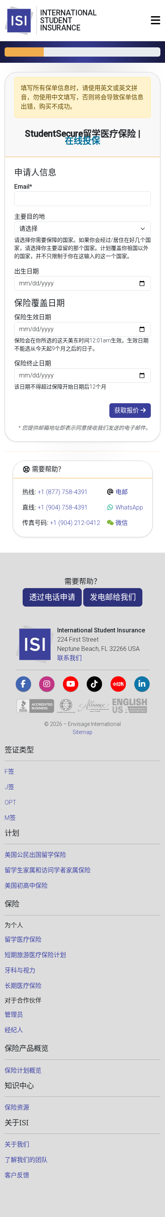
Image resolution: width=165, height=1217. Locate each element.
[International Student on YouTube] (70, 684)
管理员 (14, 1014)
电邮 (121, 492)
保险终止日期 (32, 363)
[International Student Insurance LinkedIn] (142, 684)
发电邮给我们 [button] (113, 597)
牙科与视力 (20, 970)
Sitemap (82, 732)
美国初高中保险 (26, 885)
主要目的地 (29, 216)
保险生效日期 (32, 317)
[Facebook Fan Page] (23, 684)
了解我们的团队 (26, 1159)
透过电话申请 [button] (52, 597)
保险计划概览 (23, 1070)
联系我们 (69, 658)
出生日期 (26, 271)
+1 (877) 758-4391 (63, 492)
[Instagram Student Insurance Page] (46, 684)
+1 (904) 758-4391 (63, 507)
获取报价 (127, 410)
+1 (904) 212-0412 (75, 522)
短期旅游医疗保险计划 (35, 955)
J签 (9, 787)
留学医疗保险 (23, 939)
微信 (121, 522)
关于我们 (17, 1144)
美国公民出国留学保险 (35, 854)
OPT (10, 802)
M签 (10, 817)
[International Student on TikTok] (94, 684)
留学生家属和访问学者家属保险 (48, 870)
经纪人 (14, 1030)
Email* (23, 186)
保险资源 (17, 1107)
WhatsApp (128, 507)
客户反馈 (17, 1175)
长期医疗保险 (23, 985)
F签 (9, 771)
